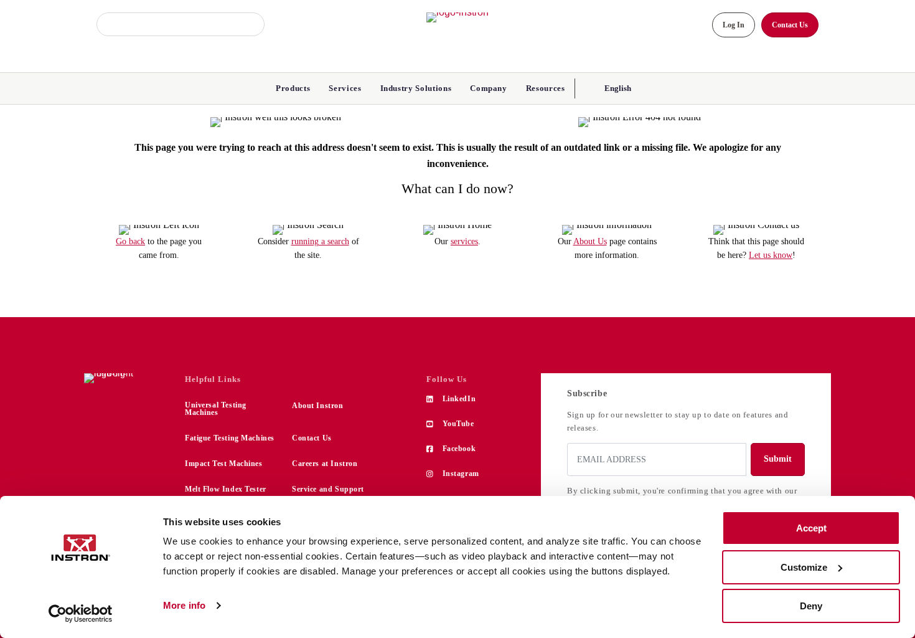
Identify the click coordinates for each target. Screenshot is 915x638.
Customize (804, 567)
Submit (778, 459)
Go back (130, 241)
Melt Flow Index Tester (225, 489)
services (464, 241)
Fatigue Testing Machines (229, 438)
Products (293, 88)
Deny (811, 606)
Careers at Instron (324, 463)
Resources (545, 88)
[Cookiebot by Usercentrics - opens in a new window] (80, 613)
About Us (590, 241)
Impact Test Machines (224, 463)
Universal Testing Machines (215, 409)
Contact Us (312, 438)
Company (488, 88)
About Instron (318, 405)
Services (345, 88)
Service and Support (328, 489)
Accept (811, 528)
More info (184, 605)
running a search (320, 241)
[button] (616, 88)
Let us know (770, 255)
